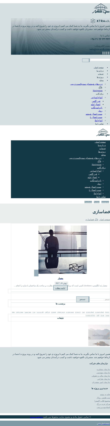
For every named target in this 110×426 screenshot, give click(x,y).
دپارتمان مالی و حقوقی (101, 376)
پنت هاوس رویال (103, 398)
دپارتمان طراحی (103, 379)
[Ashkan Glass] (101, 13)
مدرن (34, 312)
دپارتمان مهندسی (103, 373)
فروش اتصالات (61, 312)
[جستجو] (86, 60)
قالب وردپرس (40, 312)
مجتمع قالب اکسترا (102, 401)
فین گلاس (47, 312)
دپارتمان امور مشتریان (101, 382)
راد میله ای (78, 312)
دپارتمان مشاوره (103, 369)
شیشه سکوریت (70, 312)
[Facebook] (108, 53)
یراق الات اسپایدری (90, 315)
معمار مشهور (28, 312)
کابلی (98, 315)
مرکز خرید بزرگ (103, 404)
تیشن (83, 312)
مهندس (107, 315)
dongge (107, 312)
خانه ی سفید (105, 394)
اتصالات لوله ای (90, 312)
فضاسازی (53, 312)
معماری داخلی (19, 312)
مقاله (13, 312)
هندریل (102, 315)
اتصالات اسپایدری (99, 312)
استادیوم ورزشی (103, 407)
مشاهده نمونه (36, 417)
